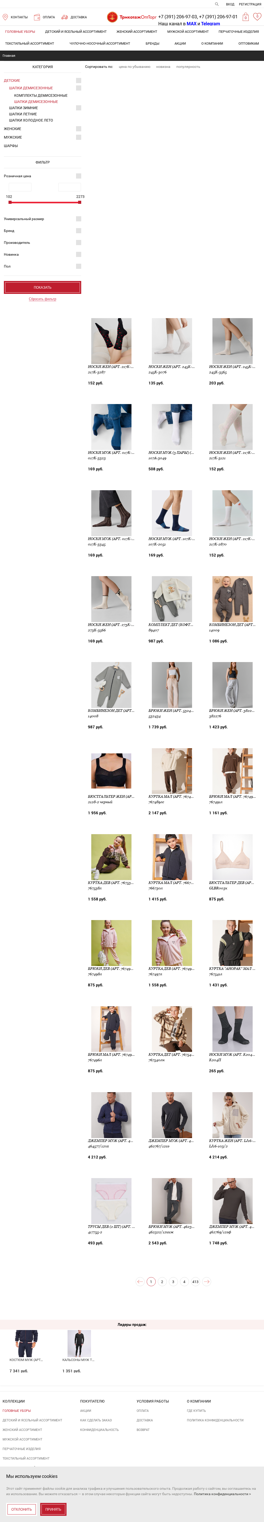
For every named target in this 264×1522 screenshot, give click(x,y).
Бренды (152, 43)
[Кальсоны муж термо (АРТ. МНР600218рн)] (79, 1334)
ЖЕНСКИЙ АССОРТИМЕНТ (137, 32)
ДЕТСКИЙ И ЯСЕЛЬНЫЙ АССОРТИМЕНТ (76, 32)
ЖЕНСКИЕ (12, 129)
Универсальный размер (24, 219)
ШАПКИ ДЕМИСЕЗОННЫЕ (31, 88)
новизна (163, 67)
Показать (43, 287)
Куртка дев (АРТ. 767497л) (172, 969)
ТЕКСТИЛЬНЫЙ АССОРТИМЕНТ (29, 43)
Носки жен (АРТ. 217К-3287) (114, 367)
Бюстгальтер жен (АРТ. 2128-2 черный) (126, 796)
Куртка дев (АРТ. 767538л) (112, 883)
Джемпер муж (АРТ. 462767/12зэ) (180, 1141)
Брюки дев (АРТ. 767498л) (112, 969)
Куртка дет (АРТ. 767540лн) (174, 1054)
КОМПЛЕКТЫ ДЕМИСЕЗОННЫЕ (41, 95)
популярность (188, 67)
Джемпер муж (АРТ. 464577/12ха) (119, 1141)
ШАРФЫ (11, 146)
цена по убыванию (134, 67)
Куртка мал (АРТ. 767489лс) (174, 796)
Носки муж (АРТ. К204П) (232, 1054)
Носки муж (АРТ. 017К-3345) (114, 539)
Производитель (17, 242)
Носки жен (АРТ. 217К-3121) (234, 452)
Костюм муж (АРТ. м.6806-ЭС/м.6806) (41, 1360)
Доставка (145, 1420)
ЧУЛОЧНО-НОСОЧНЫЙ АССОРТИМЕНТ (100, 43)
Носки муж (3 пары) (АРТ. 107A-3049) (183, 452)
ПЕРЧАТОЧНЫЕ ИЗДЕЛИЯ (239, 32)
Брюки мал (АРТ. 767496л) (113, 1054)
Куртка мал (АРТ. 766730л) (173, 883)
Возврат (143, 1430)
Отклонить (21, 1509)
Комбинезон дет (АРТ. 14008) (116, 710)
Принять (53, 1509)
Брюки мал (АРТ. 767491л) (234, 796)
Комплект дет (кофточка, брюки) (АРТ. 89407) (194, 625)
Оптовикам (248, 43)
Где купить (196, 1411)
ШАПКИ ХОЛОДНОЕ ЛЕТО (31, 120)
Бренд (9, 231)
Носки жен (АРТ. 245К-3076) (174, 367)
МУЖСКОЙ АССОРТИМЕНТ (188, 32)
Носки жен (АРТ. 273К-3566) (114, 625)
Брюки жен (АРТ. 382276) (233, 710)
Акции (180, 43)
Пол (7, 266)
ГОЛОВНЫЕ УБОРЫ (20, 32)
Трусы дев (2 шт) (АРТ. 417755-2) (117, 1227)
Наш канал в (177, 23)
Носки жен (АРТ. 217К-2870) (235, 539)
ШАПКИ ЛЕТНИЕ (23, 114)
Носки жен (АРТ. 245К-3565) (235, 367)
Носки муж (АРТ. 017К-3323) (114, 452)
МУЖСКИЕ (13, 137)
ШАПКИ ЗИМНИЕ (23, 108)
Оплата (143, 1411)
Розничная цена (17, 176)
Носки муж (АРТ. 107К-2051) (174, 539)
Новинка (11, 254)
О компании (212, 43)
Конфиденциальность (99, 1430)
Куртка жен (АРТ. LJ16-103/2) (236, 1141)
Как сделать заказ (96, 1420)
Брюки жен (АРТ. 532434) (172, 710)
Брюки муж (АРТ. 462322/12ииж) (180, 1227)
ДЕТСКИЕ (12, 80)
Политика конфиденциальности (215, 1420)
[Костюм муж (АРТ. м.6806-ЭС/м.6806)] (26, 1334)
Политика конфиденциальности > (222, 1494)
